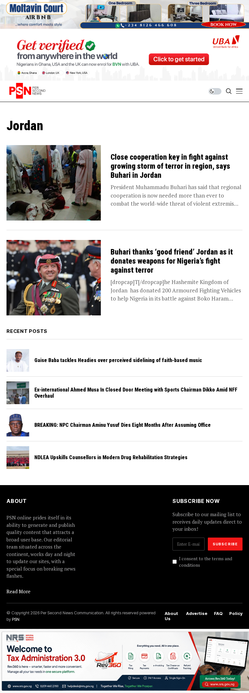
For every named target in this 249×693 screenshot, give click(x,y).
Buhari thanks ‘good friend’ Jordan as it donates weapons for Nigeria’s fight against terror (172, 261)
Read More (18, 591)
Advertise (197, 613)
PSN (15, 619)
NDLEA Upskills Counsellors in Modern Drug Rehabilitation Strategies (110, 457)
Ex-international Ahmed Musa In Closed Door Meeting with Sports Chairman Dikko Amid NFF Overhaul (135, 393)
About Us (171, 616)
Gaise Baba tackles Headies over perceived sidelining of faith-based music (118, 360)
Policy (236, 613)
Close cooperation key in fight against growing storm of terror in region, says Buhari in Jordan (170, 166)
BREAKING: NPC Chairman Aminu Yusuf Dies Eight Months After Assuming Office (122, 425)
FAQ (218, 613)
